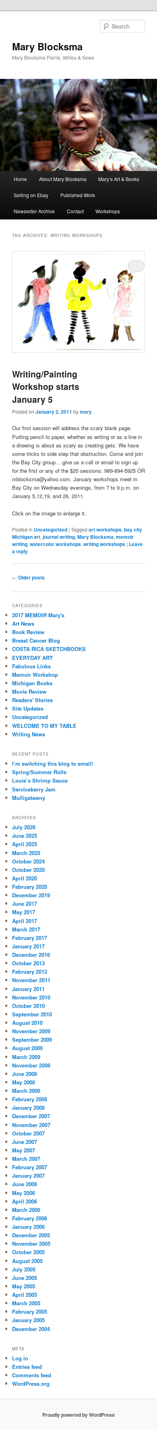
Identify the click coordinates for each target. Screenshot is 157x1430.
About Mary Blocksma (63, 178)
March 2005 (26, 1303)
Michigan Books (32, 683)
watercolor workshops (55, 544)
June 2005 (24, 1278)
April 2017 (24, 921)
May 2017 (23, 912)
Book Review (28, 632)
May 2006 (23, 1193)
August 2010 (27, 1022)
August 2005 (27, 1261)
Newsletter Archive (34, 211)
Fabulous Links (31, 666)
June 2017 (24, 903)
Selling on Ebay (31, 195)
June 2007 (24, 1142)
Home (20, 178)
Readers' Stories (32, 700)
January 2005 (28, 1320)
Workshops (107, 211)
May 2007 (23, 1150)
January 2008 (28, 1107)
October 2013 (28, 963)
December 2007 (31, 1116)
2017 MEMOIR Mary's (38, 615)
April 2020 (24, 878)
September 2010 (32, 1014)
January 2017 (28, 946)
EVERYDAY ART (32, 657)
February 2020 (29, 886)
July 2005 (23, 1269)
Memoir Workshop (35, 674)
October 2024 (28, 861)
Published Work (77, 195)
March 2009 (26, 1057)
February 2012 (29, 971)
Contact (75, 211)
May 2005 (23, 1286)
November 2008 (31, 1065)
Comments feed (31, 1375)
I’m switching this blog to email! (52, 763)
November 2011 (31, 980)
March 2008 (26, 1090)
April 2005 (24, 1294)
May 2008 (23, 1082)
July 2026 (23, 827)
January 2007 (28, 1175)
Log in (20, 1358)
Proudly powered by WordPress (78, 1414)
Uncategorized (50, 529)
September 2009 (32, 1039)
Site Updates (27, 708)
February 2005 (29, 1311)
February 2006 (29, 1218)
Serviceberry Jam (34, 789)
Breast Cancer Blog (36, 640)
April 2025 (24, 844)
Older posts (28, 577)
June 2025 (24, 835)
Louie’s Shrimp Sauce (40, 780)
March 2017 (26, 929)
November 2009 (31, 1031)
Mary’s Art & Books (118, 178)
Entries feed (27, 1366)
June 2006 (24, 1184)
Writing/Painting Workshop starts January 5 (45, 386)
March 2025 (26, 853)
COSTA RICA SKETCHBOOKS (49, 649)
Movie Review (29, 691)
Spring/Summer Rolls (39, 772)
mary (86, 411)
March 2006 (26, 1210)
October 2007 (28, 1133)
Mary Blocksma (47, 46)
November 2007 (31, 1125)
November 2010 (31, 997)
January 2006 (28, 1226)
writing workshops (104, 544)
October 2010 (28, 1006)
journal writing (59, 536)
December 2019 (31, 895)
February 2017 (29, 938)
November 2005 (31, 1243)
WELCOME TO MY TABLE (44, 725)
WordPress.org (31, 1383)
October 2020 (28, 870)
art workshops (105, 529)
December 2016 (31, 954)
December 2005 (31, 1235)
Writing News (28, 734)
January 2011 (28, 989)
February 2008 (29, 1099)
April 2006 (24, 1201)
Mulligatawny (28, 798)
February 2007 (29, 1167)
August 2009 (27, 1048)
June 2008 (24, 1074)
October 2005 (28, 1252)
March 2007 (26, 1158)
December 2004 (31, 1329)
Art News (23, 623)
